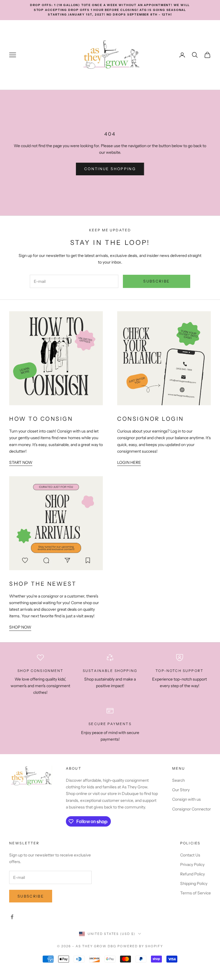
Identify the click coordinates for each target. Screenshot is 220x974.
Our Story (181, 789)
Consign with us (186, 799)
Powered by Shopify (140, 946)
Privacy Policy (192, 864)
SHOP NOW (20, 627)
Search (178, 780)
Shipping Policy (193, 883)
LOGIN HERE (129, 462)
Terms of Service (195, 893)
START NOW (20, 462)
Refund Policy (192, 874)
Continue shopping (110, 168)
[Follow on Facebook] (12, 917)
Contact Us (190, 855)
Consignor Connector (191, 809)
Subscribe (156, 281)
